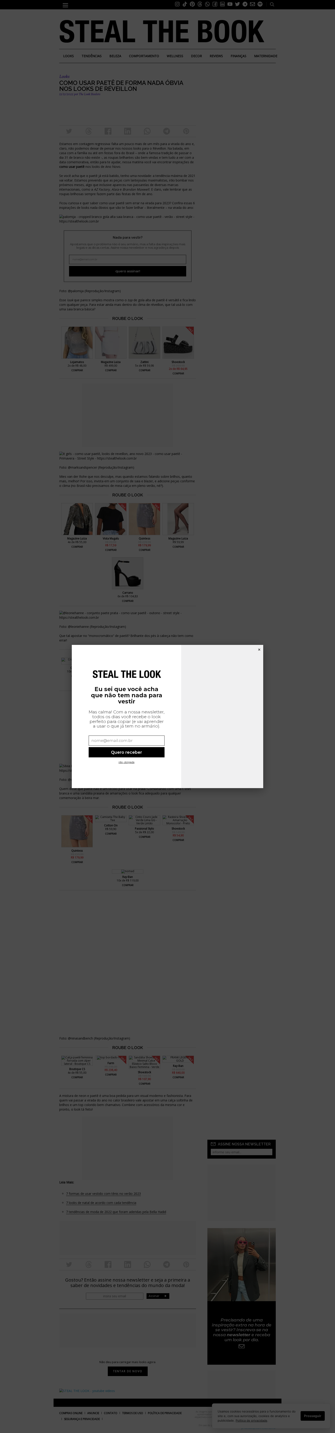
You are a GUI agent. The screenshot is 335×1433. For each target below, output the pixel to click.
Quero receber (126, 752)
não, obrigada (126, 762)
